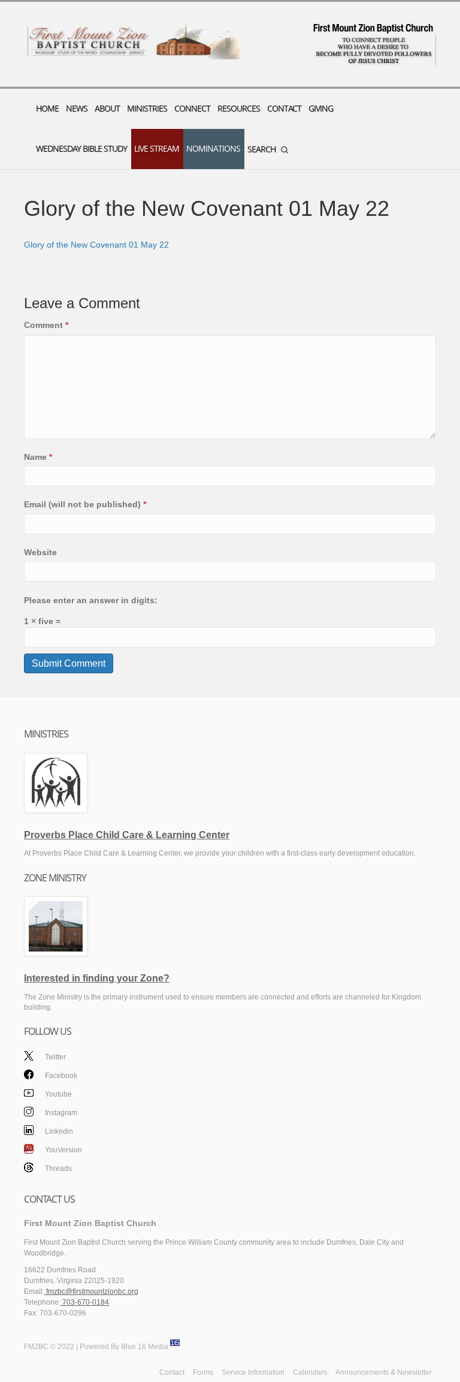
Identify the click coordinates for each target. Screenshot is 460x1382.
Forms (203, 1372)
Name (38, 457)
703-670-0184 (84, 1302)
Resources (238, 108)
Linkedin (59, 1131)
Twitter (55, 1057)
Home (47, 108)
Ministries (147, 108)
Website (40, 552)
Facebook (61, 1075)
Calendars (310, 1372)
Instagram (61, 1113)
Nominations (213, 148)
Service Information (253, 1372)
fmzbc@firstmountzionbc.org (91, 1291)
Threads (58, 1168)
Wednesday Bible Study (81, 148)
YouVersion (63, 1150)
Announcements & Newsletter (383, 1372)
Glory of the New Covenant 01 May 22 (96, 244)
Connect (192, 108)
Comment (46, 325)
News (76, 108)
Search (261, 149)
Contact (284, 108)
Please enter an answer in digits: (91, 600)
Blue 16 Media (144, 1346)
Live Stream (156, 148)
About (107, 108)
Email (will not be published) (85, 504)
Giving (320, 108)
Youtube (58, 1094)
